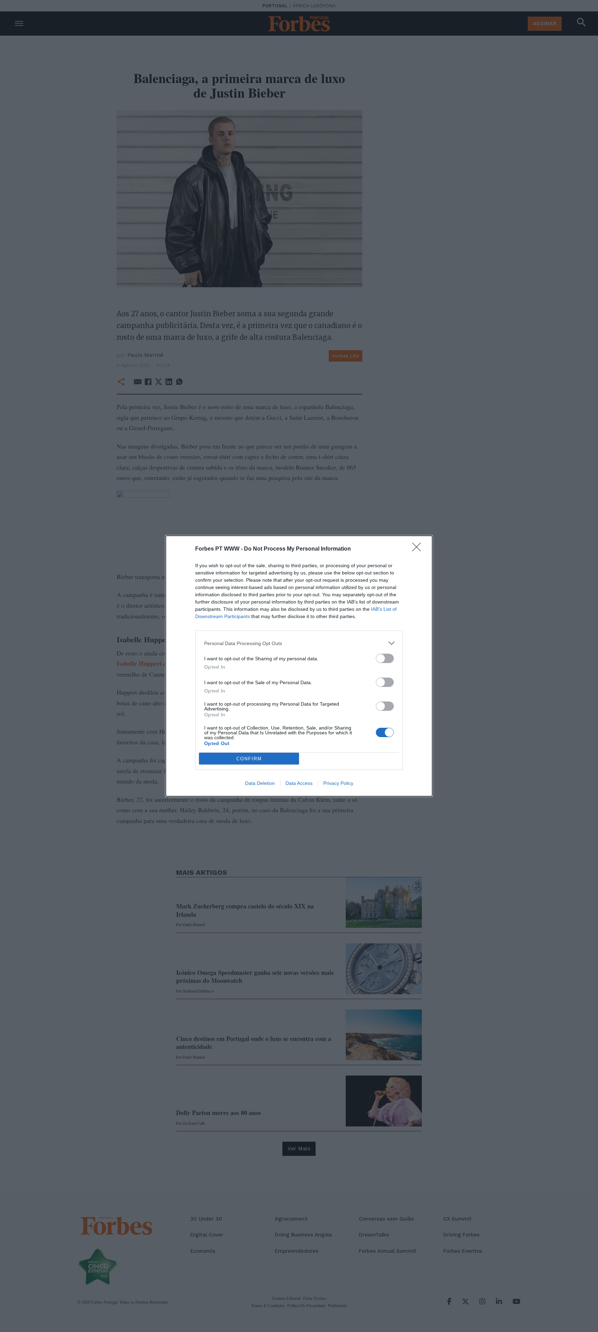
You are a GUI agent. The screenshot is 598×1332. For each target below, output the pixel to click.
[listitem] (299, 643)
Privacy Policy (338, 783)
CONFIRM (249, 758)
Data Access (299, 783)
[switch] (385, 658)
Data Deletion (260, 783)
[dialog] (299, 666)
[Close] (418, 549)
